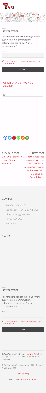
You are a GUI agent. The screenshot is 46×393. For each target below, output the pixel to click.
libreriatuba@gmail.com (18, 214)
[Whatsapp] (18, 138)
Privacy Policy (23, 374)
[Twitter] (10, 138)
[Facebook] (5, 138)
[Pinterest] (14, 138)
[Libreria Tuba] (8, 6)
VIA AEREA (14, 357)
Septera (22, 380)
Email (4, 51)
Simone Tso (32, 354)
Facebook (11, 224)
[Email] (27, 138)
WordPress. (34, 380)
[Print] (23, 138)
